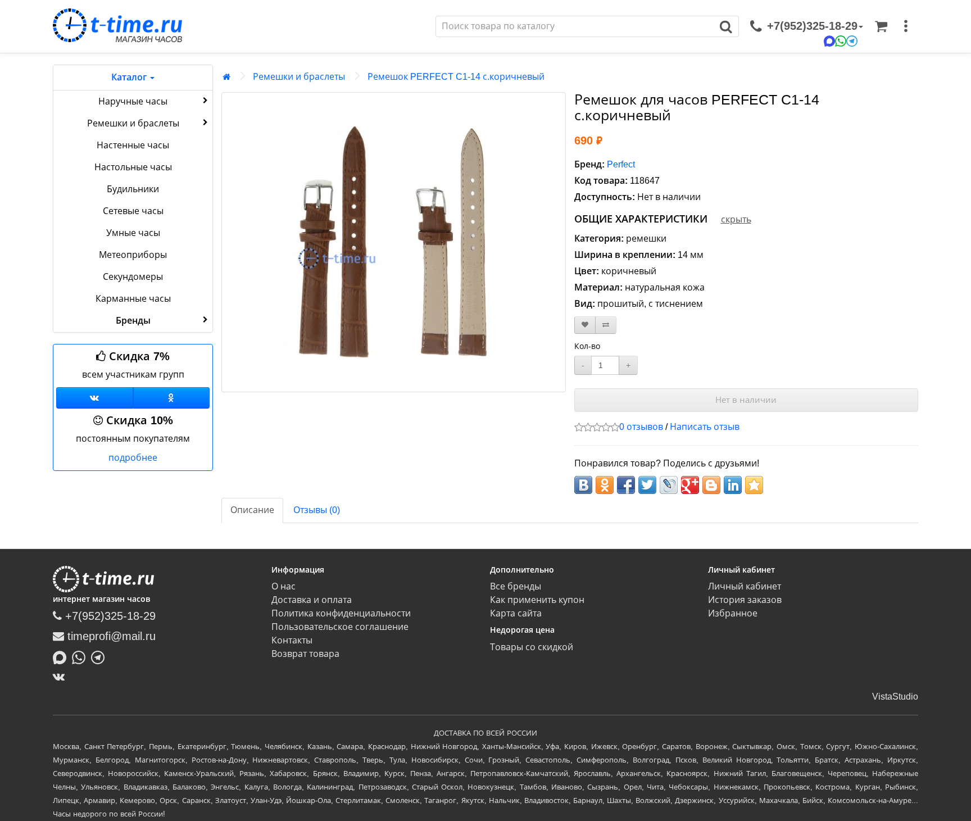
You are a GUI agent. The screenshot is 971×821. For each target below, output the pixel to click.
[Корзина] (881, 26)
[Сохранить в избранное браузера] (754, 485)
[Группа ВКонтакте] (94, 398)
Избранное (732, 613)
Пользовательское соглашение (340, 627)
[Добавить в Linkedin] (733, 485)
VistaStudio (895, 696)
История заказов (745, 600)
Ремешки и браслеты (133, 123)
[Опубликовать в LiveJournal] (669, 485)
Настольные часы (133, 167)
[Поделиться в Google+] (690, 485)
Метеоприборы (133, 255)
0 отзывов (641, 427)
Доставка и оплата (311, 600)
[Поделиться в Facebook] (626, 485)
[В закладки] (585, 325)
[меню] (905, 26)
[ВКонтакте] (61, 676)
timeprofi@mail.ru (110, 636)
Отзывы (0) (316, 510)
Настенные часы (133, 145)
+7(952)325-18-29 (109, 616)
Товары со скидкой (531, 647)
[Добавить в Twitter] (647, 485)
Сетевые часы (133, 211)
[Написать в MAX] (62, 656)
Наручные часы (132, 101)
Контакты (291, 640)
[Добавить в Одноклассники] (605, 485)
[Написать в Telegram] (100, 656)
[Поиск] (726, 26)
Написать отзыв (704, 427)
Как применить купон (537, 600)
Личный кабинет (744, 586)
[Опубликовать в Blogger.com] (711, 485)
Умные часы (133, 233)
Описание (252, 510)
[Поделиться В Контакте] (583, 485)
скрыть (736, 219)
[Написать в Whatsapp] (81, 656)
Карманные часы (133, 298)
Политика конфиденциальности (341, 613)
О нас (283, 586)
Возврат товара (305, 654)
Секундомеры (133, 277)
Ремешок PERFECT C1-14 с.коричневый (456, 76)
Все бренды (515, 586)
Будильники (133, 189)
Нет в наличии (746, 400)
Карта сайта (516, 613)
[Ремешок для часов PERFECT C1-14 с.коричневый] (393, 242)
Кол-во (587, 346)
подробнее (132, 457)
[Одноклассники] (171, 398)
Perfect (621, 164)
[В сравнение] (605, 325)
